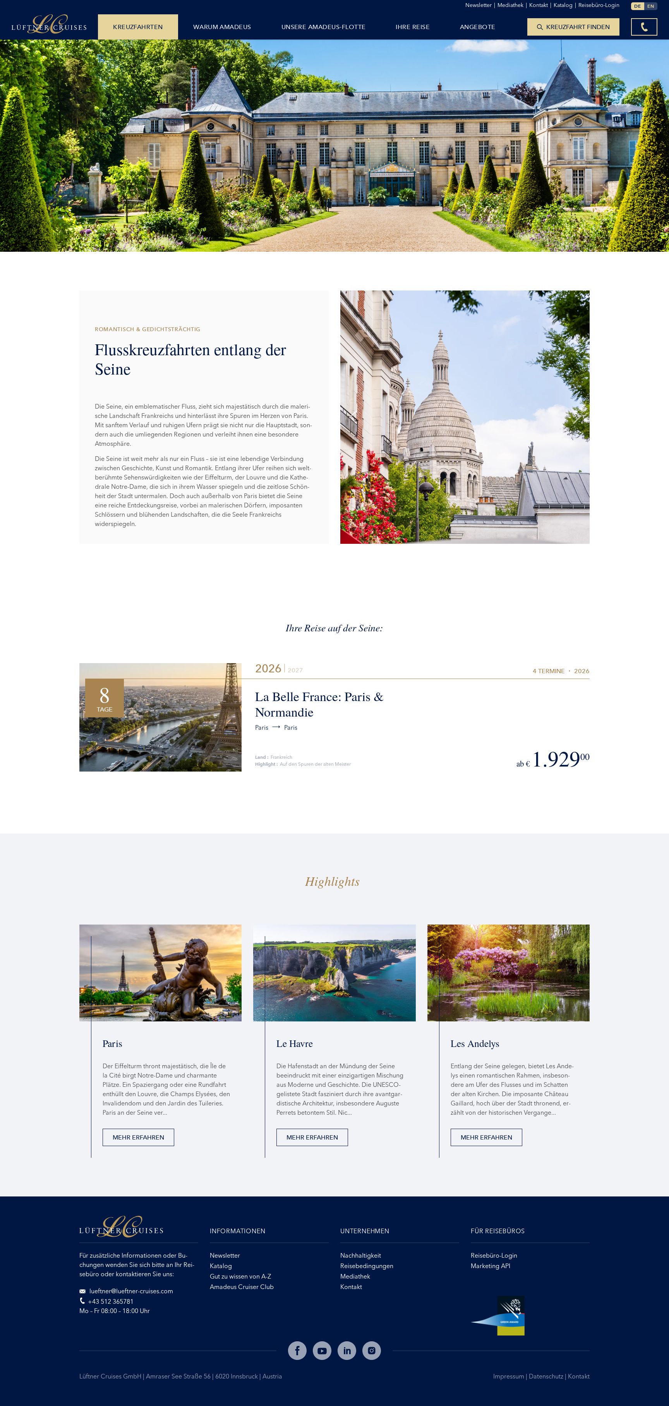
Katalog (565, 5)
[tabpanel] (465, 417)
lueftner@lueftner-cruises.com (130, 1291)
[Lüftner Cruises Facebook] (297, 1350)
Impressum (509, 1376)
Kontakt (579, 1376)
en (650, 6)
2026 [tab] (268, 668)
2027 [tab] (295, 670)
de (637, 6)
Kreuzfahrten (138, 27)
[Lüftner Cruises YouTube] (322, 1350)
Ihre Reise (413, 27)
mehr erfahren (138, 1137)
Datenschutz (547, 1376)
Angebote (478, 27)
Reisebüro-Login (598, 5)
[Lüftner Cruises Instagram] (371, 1350)
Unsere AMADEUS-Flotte (323, 27)
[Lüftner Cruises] (138, 1229)
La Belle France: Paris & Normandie (319, 704)
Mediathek (512, 5)
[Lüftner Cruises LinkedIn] (346, 1350)
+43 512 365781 (111, 1301)
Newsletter (480, 5)
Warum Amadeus (222, 27)
